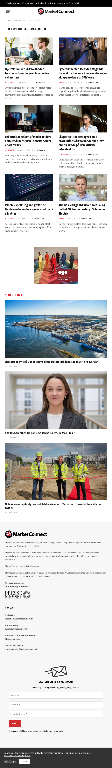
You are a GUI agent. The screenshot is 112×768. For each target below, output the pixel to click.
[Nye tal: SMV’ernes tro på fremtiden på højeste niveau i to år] (56, 400)
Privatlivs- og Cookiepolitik (17, 755)
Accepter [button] (24, 761)
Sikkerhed (9, 82)
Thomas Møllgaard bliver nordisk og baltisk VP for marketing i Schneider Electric (82, 209)
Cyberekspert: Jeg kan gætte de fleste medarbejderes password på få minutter (29, 209)
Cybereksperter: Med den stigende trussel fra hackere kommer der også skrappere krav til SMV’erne (83, 73)
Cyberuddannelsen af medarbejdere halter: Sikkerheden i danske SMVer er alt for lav (28, 141)
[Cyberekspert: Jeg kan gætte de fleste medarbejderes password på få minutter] (29, 187)
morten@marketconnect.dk (25, 648)
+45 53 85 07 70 (19, 645)
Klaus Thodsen (40, 82)
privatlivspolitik (39, 731)
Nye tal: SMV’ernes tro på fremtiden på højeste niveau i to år (40, 433)
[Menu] (8, 11)
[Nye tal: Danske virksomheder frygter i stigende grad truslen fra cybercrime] (29, 51)
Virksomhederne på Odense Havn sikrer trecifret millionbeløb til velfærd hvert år (51, 361)
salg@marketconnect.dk (16, 628)
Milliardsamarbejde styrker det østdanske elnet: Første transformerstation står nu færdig (53, 506)
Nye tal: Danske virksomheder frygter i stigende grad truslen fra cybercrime (27, 73)
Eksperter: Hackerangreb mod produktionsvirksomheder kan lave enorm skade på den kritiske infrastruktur (81, 143)
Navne (61, 218)
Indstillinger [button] (10, 761)
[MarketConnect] (56, 11)
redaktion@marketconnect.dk (19, 618)
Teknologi (63, 154)
